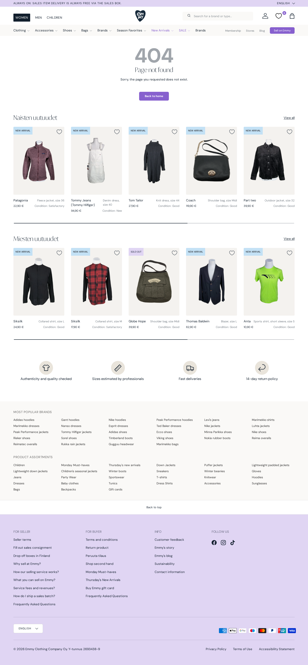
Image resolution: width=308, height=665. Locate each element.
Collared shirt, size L (51, 321)
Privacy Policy (216, 649)
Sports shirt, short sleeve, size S (274, 321)
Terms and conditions (102, 540)
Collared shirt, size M (108, 321)
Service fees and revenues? (34, 588)
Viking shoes (165, 438)
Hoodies (257, 477)
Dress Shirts (165, 483)
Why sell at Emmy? (27, 564)
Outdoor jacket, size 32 (280, 200)
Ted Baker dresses (169, 426)
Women (22, 18)
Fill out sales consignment (32, 548)
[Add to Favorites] (59, 132)
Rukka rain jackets (73, 444)
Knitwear (210, 477)
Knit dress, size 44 (167, 200)
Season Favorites (129, 30)
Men (38, 18)
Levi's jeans (211, 420)
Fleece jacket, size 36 (50, 200)
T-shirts (162, 477)
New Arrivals (160, 30)
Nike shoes (259, 432)
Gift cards (115, 489)
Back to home (154, 96)
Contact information (170, 572)
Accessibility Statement (277, 649)
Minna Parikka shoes (218, 432)
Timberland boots (121, 438)
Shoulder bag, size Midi (222, 200)
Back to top (154, 507)
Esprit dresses (118, 426)
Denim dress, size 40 (111, 202)
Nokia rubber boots (217, 438)
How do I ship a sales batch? (34, 596)
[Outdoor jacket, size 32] (269, 161)
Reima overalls (261, 438)
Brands (102, 30)
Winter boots (117, 471)
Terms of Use (242, 649)
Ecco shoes (164, 432)
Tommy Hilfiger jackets (76, 432)
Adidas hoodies (23, 420)
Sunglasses (259, 483)
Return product (97, 548)
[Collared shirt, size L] (38, 282)
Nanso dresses (71, 426)
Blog (262, 30)
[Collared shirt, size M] (96, 282)
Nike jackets (212, 426)
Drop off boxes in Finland (31, 556)
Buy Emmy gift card (100, 588)
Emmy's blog (163, 556)
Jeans (17, 477)
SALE (182, 30)
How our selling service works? (36, 572)
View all (289, 118)
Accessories (44, 30)
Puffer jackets (213, 465)
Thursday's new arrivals (124, 465)
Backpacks (68, 489)
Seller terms (22, 540)
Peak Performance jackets (30, 432)
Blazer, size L (229, 321)
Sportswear (116, 477)
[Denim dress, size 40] (96, 161)
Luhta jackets (261, 426)
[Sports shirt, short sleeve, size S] (269, 282)
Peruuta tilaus (96, 556)
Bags (84, 30)
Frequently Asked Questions (34, 604)
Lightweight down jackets (30, 471)
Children (54, 18)
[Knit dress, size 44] (154, 161)
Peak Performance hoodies (175, 420)
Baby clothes (70, 483)
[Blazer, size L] (211, 282)
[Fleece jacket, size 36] (38, 161)
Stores (250, 30)
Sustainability (165, 564)
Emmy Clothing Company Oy (46, 649)
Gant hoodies (70, 420)
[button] (292, 16)
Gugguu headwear (121, 444)
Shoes (67, 30)
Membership (233, 30)
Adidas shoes (118, 432)
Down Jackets (166, 465)
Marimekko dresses (26, 426)
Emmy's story (164, 548)
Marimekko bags (168, 444)
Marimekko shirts (263, 420)
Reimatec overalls (25, 444)
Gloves (256, 471)
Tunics (113, 483)
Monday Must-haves (75, 465)
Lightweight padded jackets (270, 465)
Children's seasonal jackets (79, 471)
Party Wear (68, 477)
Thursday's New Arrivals (103, 580)
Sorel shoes (69, 438)
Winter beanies (214, 471)
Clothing (19, 30)
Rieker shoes (21, 438)
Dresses (18, 483)
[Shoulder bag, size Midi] (211, 161)
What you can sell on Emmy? (34, 580)
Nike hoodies (117, 420)
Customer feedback (169, 540)
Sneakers (163, 471)
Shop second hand (99, 564)
